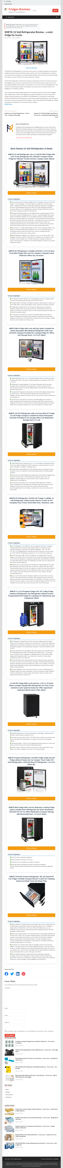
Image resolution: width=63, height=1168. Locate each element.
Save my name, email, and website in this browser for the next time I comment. (29, 1031)
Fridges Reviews (19, 9)
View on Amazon (31, 68)
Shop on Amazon (32, 193)
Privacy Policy (9, 1094)
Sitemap (7, 1092)
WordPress (49, 1159)
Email (6, 1015)
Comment (8, 988)
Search (55, 10)
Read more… (9, 104)
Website (7, 1022)
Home (7, 1089)
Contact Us (8, 1097)
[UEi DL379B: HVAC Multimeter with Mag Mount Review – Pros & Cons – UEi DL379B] (9, 1067)
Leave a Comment (16, 37)
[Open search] (57, 17)
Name (6, 1008)
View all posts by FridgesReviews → (24, 137)
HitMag (56, 1159)
